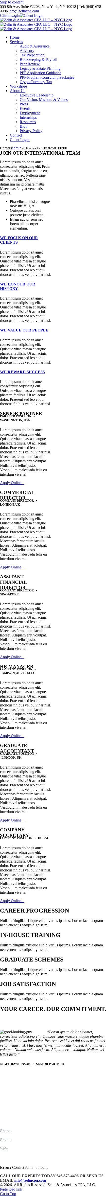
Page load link (11, 1189)
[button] (17, 286)
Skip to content (11, 2)
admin (16, 148)
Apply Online (12, 483)
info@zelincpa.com (24, 11)
